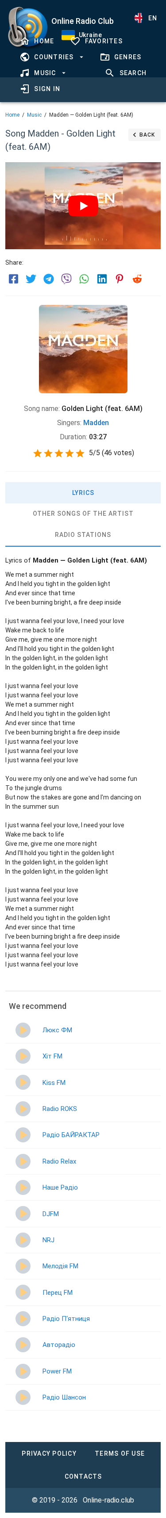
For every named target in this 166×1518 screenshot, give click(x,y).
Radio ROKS (59, 1109)
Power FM (57, 1371)
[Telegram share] (49, 279)
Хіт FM (52, 1056)
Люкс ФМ (57, 1030)
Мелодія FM (60, 1266)
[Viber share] (66, 279)
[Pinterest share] (119, 279)
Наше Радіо (60, 1187)
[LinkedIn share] (102, 279)
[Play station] (23, 1030)
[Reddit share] (137, 279)
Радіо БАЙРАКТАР (71, 1135)
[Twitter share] (31, 279)
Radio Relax (59, 1161)
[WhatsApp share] (84, 279)
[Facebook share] (13, 279)
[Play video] (83, 206)
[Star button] (37, 453)
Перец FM (57, 1293)
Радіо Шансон (64, 1397)
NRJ (48, 1240)
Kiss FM (54, 1083)
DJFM (50, 1214)
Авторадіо (58, 1345)
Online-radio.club (108, 1500)
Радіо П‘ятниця (66, 1319)
